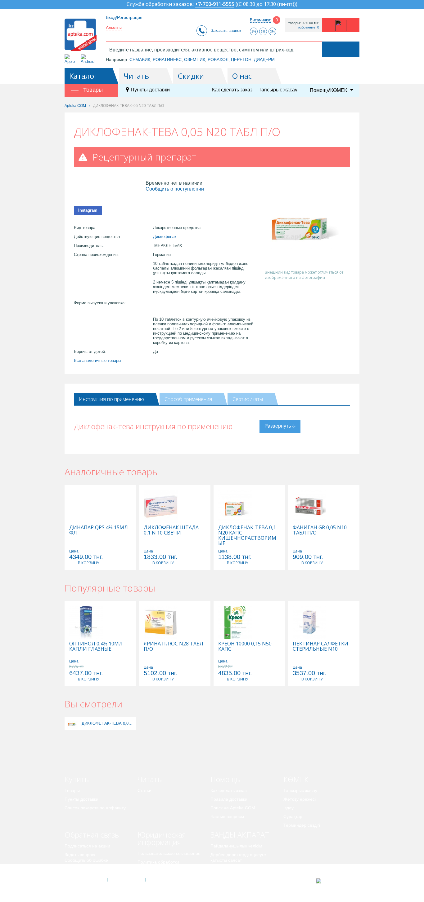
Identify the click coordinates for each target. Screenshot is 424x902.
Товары (72, 790)
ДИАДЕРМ (264, 59)
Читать (136, 76)
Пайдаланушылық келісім (236, 845)
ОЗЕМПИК (194, 59)
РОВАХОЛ (218, 59)
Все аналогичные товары (97, 360)
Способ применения (188, 399)
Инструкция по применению (111, 399)
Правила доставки (228, 799)
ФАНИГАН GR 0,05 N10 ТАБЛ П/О (320, 530)
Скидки (191, 76)
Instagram (87, 210)
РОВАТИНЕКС (167, 59)
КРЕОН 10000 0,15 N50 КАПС (245, 646)
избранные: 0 (308, 27)
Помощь (225, 779)
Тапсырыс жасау (278, 89)
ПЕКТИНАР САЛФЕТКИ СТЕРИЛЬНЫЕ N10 (320, 646)
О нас (242, 76)
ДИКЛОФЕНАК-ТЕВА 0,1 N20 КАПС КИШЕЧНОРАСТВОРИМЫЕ (247, 535)
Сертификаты (247, 399)
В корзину (88, 562)
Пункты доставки (150, 89)
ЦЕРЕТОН (241, 59)
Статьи (144, 790)
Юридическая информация (162, 838)
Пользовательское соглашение (169, 853)
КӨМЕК (296, 779)
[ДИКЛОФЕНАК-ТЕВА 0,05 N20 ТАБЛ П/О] (72, 723)
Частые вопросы (227, 816)
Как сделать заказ (232, 89)
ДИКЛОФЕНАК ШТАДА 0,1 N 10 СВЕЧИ (171, 530)
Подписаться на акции (87, 845)
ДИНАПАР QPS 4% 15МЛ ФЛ (98, 530)
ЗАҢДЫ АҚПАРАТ (239, 834)
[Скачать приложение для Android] (89, 59)
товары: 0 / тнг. (303, 23)
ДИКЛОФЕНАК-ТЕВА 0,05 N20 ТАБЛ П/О (108, 723)
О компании (126, 880)
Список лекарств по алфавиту (95, 807)
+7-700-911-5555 (214, 4)
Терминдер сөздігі (301, 825)
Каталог (83, 76)
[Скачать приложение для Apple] (71, 59)
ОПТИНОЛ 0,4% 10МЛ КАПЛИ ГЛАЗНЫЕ (96, 646)
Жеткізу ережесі (299, 799)
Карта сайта (164, 880)
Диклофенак (164, 236)
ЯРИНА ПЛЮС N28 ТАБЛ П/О (173, 646)
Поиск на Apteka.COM (232, 807)
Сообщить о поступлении (175, 188)
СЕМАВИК (139, 59)
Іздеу (288, 807)
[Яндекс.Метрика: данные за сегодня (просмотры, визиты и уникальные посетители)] (334, 880)
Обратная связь (92, 834)
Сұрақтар (292, 816)
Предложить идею (83, 868)
